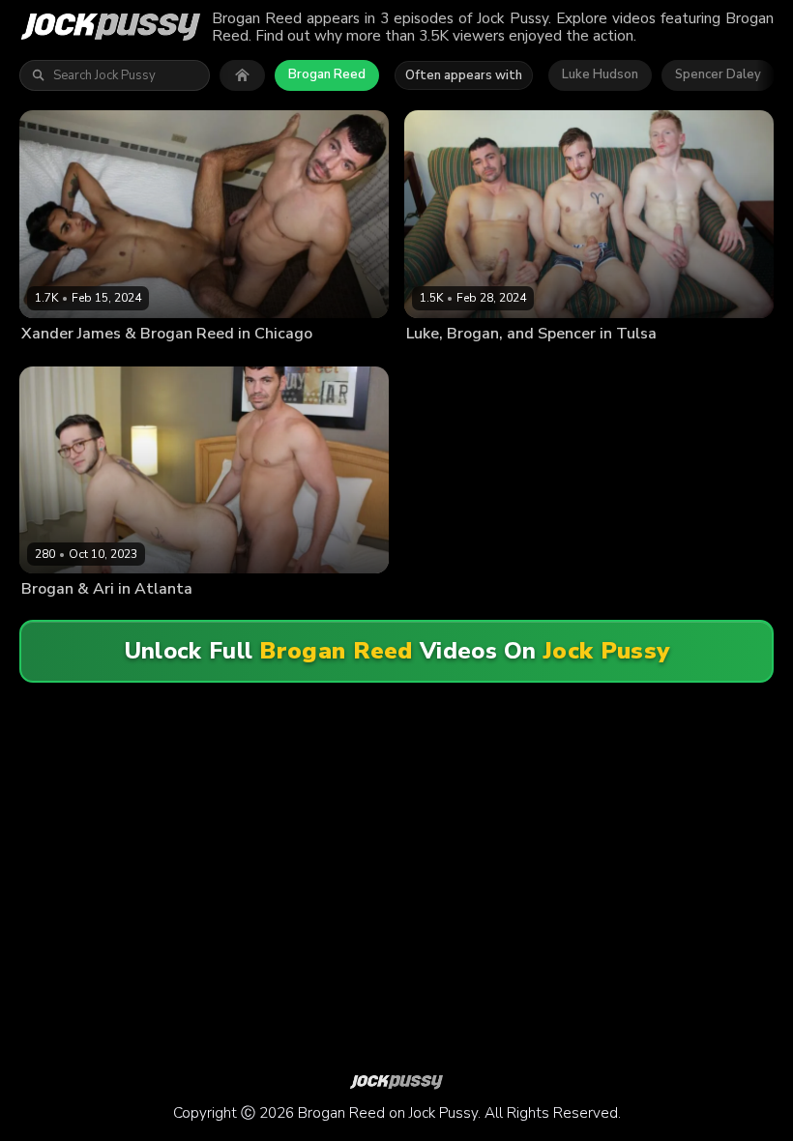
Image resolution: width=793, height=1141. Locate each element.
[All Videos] (242, 75)
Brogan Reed (327, 74)
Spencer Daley (718, 74)
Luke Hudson (600, 74)
